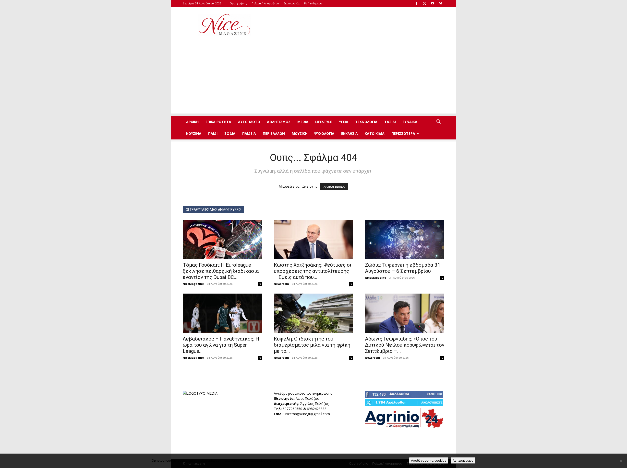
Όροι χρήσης (238, 3)
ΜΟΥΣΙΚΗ (299, 133)
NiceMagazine (193, 283)
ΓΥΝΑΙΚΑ (410, 121)
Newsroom (281, 283)
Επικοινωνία (292, 3)
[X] (424, 3)
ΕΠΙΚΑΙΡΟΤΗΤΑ (218, 121)
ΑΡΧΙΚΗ (192, 121)
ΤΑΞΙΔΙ (390, 121)
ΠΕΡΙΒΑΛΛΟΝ (274, 133)
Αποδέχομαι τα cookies (428, 460)
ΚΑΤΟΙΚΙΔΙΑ (375, 133)
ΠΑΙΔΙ (212, 133)
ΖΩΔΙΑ (229, 133)
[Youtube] (432, 3)
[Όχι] (620, 460)
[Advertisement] (355, 25)
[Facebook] (416, 3)
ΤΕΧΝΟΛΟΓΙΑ (366, 121)
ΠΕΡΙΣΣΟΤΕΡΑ (403, 133)
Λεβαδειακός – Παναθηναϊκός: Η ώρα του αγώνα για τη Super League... (221, 345)
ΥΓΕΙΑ (343, 121)
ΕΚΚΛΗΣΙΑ (349, 133)
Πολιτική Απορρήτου (265, 3)
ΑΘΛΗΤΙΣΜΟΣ (278, 121)
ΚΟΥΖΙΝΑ (193, 133)
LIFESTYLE (323, 121)
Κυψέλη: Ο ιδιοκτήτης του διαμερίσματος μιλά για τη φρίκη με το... (312, 345)
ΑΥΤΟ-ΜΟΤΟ (249, 121)
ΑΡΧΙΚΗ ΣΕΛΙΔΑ (334, 186)
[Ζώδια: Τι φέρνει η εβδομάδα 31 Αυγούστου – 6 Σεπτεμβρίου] (404, 239)
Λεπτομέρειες (463, 460)
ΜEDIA (302, 121)
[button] (438, 122)
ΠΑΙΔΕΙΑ (249, 133)
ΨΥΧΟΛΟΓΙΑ (324, 133)
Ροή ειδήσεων (313, 3)
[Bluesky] (440, 3)
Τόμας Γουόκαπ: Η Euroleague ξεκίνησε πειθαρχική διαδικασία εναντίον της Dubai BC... (221, 271)
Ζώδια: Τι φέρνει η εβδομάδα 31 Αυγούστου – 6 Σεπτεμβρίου (402, 268)
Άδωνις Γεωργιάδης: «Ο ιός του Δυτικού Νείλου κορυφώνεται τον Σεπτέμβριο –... (404, 345)
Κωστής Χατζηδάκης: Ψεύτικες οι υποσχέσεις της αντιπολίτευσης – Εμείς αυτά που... (312, 271)
